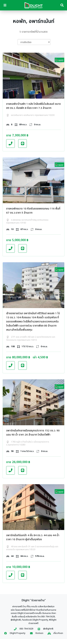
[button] (10, 143)
